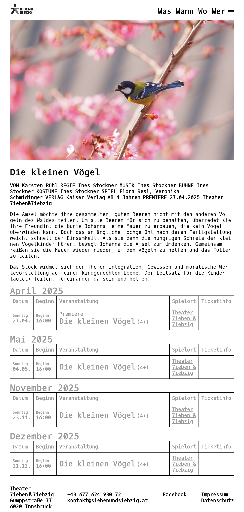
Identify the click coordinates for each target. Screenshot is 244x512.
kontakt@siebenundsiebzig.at (107, 500)
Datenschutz (217, 500)
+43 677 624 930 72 (94, 494)
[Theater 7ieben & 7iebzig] (23, 9)
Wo (202, 11)
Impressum (214, 494)
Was (164, 11)
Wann (185, 11)
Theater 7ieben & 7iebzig (184, 318)
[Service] (231, 9)
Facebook (175, 494)
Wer (218, 11)
